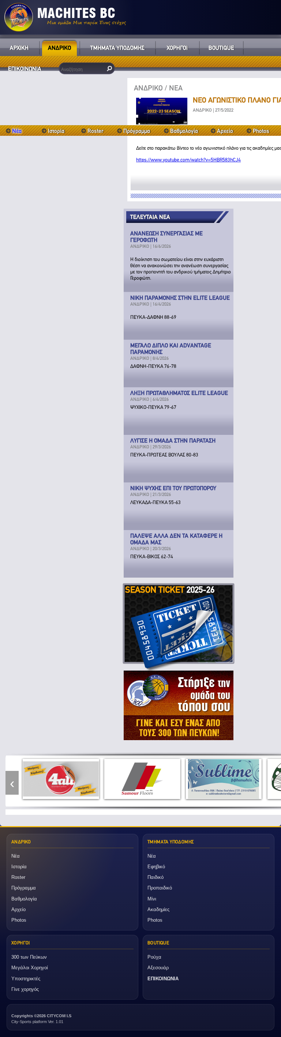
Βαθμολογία (184, 130)
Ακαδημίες (158, 909)
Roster (95, 130)
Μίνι (151, 899)
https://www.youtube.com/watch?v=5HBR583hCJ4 (188, 160)
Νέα (15, 856)
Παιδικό (155, 877)
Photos (261, 130)
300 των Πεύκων (29, 957)
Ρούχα (154, 957)
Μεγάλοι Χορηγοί (29, 967)
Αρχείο (225, 130)
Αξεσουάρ (158, 967)
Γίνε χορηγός (25, 989)
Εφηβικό (156, 866)
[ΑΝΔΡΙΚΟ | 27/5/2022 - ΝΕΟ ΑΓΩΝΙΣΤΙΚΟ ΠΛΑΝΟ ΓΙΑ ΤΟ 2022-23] (161, 122)
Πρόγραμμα (136, 130)
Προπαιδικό (159, 888)
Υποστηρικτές (25, 978)
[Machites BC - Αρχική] (140, 17)
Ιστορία (56, 130)
